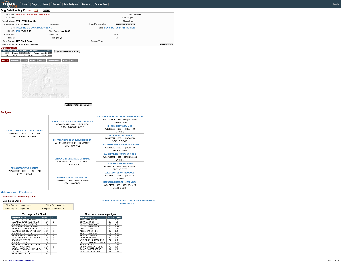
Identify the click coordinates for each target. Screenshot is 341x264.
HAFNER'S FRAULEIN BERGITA (72, 177)
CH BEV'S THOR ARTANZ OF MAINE (72, 158)
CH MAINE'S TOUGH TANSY (120, 163)
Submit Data (101, 4)
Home (24, 4)
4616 (18, 31)
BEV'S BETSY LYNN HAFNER (119, 27)
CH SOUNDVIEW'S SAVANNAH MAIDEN (120, 144)
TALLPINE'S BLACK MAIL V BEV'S (34, 27)
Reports (86, 4)
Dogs (34, 4)
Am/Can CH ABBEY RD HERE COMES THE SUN (120, 116)
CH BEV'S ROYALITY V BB (120, 125)
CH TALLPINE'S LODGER (120, 135)
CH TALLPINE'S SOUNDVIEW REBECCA (72, 139)
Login (336, 4)
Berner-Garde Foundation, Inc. (22, 260)
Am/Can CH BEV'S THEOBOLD (120, 172)
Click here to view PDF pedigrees (16, 192)
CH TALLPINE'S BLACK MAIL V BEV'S (25, 130)
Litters (45, 4)
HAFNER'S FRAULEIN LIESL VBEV (119, 182)
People (56, 4)
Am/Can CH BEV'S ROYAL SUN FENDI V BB (72, 121)
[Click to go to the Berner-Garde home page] (10, 3)
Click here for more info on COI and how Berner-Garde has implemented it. (127, 202)
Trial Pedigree (71, 4)
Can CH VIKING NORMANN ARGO (120, 153)
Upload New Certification (67, 51)
